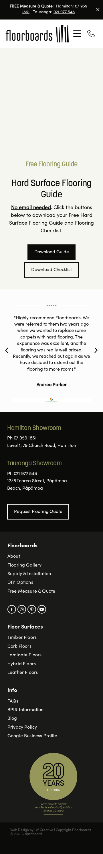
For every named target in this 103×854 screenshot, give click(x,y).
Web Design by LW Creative (31, 830)
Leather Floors (22, 672)
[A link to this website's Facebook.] (11, 609)
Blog (12, 718)
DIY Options (20, 582)
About (13, 556)
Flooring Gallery (24, 565)
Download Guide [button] (51, 252)
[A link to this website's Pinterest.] (31, 609)
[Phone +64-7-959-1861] (91, 33)
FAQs (13, 701)
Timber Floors (22, 637)
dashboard (33, 834)
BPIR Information (25, 710)
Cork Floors (19, 646)
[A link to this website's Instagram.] (21, 609)
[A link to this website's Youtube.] (41, 609)
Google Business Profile (32, 736)
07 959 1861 (25, 438)
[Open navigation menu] (77, 33)
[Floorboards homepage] (37, 34)
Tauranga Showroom (34, 463)
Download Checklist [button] (51, 270)
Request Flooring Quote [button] (38, 511)
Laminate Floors (24, 655)
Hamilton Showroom (34, 428)
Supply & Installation (29, 574)
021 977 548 (64, 12)
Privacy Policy (22, 727)
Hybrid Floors (21, 664)
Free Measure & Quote (31, 591)
